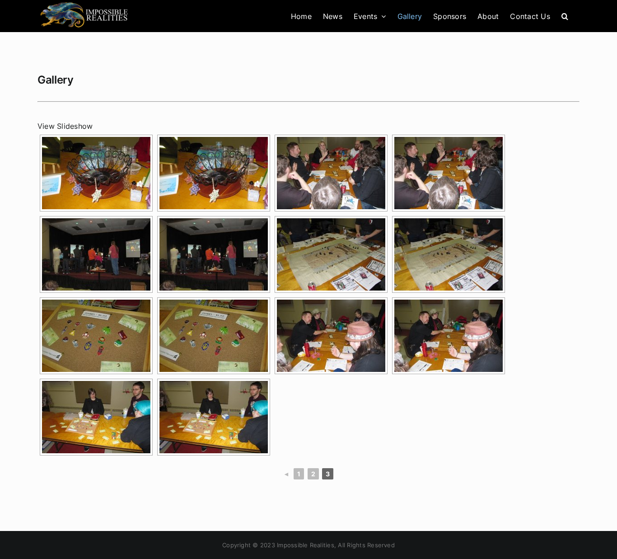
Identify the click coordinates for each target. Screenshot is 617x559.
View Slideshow (65, 126)
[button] (564, 16)
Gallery (55, 79)
